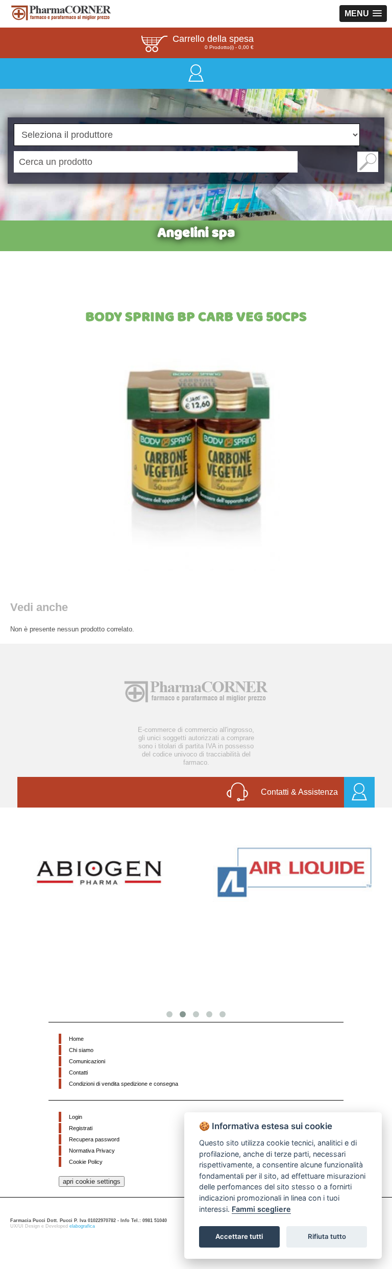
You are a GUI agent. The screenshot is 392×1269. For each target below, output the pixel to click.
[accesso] (359, 792)
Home (76, 1039)
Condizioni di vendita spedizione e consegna (123, 1084)
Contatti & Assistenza (299, 792)
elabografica (82, 1226)
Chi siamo (81, 1050)
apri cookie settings (91, 1181)
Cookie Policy (86, 1162)
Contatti (78, 1072)
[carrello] (154, 43)
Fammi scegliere (261, 1209)
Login (75, 1117)
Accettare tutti (239, 1236)
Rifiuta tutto (327, 1236)
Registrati (80, 1128)
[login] (196, 73)
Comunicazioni (87, 1061)
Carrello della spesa (213, 39)
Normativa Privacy (92, 1151)
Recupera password (94, 1139)
